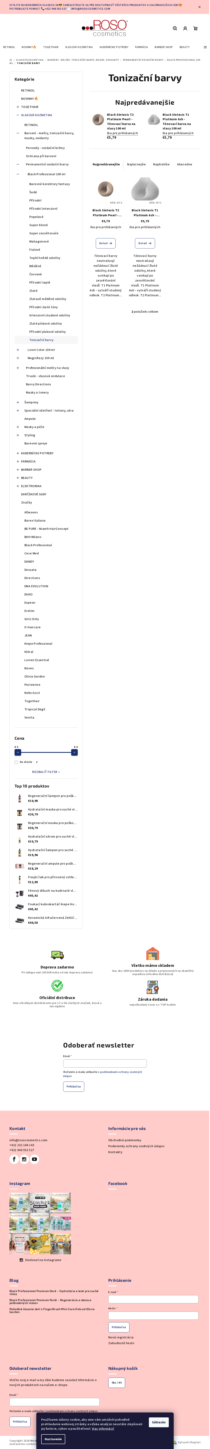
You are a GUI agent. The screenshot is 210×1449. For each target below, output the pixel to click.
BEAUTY (27, 478)
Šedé (33, 192)
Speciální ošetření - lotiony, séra (49, 410)
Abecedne (184, 164)
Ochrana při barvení (41, 156)
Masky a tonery (37, 392)
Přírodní (35, 200)
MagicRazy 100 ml (41, 358)
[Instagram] (24, 1159)
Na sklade (28, 762)
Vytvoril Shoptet (189, 1442)
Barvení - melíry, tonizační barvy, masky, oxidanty (49, 135)
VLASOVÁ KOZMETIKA (36, 115)
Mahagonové (39, 241)
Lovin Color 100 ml (41, 350)
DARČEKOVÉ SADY (34, 494)
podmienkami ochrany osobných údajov (72, 1411)
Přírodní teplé (39, 282)
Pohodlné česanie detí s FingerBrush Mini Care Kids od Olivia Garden (52, 1310)
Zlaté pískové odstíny (45, 323)
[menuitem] (9, 47)
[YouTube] (34, 1159)
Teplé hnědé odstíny (44, 258)
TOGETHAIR (30, 107)
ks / (117, 1383)
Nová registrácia (121, 1337)
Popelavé (36, 217)
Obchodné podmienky (124, 1140)
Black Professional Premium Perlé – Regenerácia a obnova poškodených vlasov (50, 1301)
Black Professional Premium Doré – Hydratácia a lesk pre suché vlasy (53, 1292)
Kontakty (115, 1152)
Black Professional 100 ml (46, 174)
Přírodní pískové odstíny (47, 332)
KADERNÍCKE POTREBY (37, 453)
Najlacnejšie (136, 164)
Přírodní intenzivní (43, 208)
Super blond (38, 225)
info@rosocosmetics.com (28, 1140)
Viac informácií (103, 1428)
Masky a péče (34, 427)
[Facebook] (14, 1159)
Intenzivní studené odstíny (49, 315)
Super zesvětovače (44, 233)
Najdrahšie (161, 164)
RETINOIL (28, 90)
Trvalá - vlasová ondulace (45, 376)
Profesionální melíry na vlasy (47, 368)
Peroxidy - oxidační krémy (45, 148)
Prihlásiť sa (74, 1087)
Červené (35, 274)
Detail (103, 243)
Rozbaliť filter (44, 772)
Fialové (34, 249)
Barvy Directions (38, 384)
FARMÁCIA (28, 461)
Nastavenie (53, 1439)
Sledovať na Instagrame (43, 1260)
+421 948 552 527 (21, 1150)
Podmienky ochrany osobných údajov (136, 1146)
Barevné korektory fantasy (49, 184)
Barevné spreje (35, 443)
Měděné (35, 266)
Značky (26, 502)
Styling (29, 435)
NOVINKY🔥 (29, 98)
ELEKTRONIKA (31, 486)
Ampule (30, 419)
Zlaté (33, 290)
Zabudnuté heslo (121, 1343)
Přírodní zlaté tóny (43, 307)
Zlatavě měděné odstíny (47, 299)
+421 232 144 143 (21, 1145)
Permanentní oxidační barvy (47, 164)
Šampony (31, 402)
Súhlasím (159, 1422)
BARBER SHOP (31, 469)
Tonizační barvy (41, 340)
